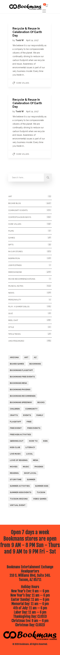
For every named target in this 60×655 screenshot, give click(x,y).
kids (45, 441)
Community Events (18, 210)
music (26, 467)
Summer (31, 479)
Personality (14, 300)
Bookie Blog (14, 203)
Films (11, 231)
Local (29, 454)
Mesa (35, 460)
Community (31, 409)
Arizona (14, 357)
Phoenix (39, 467)
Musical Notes (15, 286)
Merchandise (15, 272)
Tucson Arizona (19, 499)
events (27, 415)
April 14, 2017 (32, 40)
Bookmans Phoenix (20, 389)
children (15, 409)
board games (17, 364)
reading (14, 473)
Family (39, 415)
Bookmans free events (22, 377)
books (40, 402)
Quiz (10, 313)
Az (35, 357)
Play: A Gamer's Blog (18, 306)
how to (33, 441)
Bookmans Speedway (21, 402)
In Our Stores (15, 251)
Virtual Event (17, 505)
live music (15, 454)
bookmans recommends (22, 396)
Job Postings (15, 265)
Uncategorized (16, 341)
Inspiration (14, 258)
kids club (15, 447)
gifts (10, 245)
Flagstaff (15, 422)
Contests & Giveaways (19, 217)
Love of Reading (18, 460)
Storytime (15, 479)
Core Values (22, 83)
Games (11, 238)
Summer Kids (41, 486)
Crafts (14, 415)
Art (10, 196)
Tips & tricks (14, 334)
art (26, 357)
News (11, 293)
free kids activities (20, 434)
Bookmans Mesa (18, 383)
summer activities (20, 486)
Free (29, 422)
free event (16, 428)
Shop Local (30, 473)
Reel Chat (13, 320)
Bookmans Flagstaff (21, 370)
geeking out (16, 441)
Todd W (20, 40)
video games (39, 499)
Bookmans (35, 364)
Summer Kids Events (20, 492)
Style (11, 327)
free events (33, 428)
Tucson (41, 492)
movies (13, 467)
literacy (30, 447)
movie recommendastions (21, 279)
